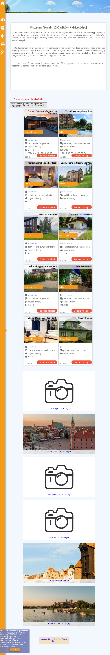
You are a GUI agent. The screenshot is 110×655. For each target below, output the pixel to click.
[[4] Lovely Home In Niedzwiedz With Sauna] (75, 174)
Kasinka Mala (30, 339)
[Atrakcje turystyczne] (3, 52)
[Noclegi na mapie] (3, 19)
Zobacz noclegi (47, 155)
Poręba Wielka (64, 235)
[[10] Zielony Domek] (75, 330)
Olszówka (28, 235)
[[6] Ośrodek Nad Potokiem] (75, 226)
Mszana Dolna (30, 132)
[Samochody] (3, 44)
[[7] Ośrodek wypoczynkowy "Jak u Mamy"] (41, 278)
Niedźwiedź (63, 184)
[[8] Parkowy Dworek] (75, 278)
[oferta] (26, 143)
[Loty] (3, 36)
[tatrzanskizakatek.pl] (3, 3)
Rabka (61, 132)
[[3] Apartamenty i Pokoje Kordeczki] (41, 174)
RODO (13, 646)
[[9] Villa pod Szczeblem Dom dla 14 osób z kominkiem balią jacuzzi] (41, 330)
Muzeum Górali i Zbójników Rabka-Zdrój (54, 640)
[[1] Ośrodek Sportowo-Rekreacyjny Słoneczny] (41, 123)
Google (11, 632)
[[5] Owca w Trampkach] (41, 226)
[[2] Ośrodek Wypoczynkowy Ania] (75, 123)
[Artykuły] (3, 28)
